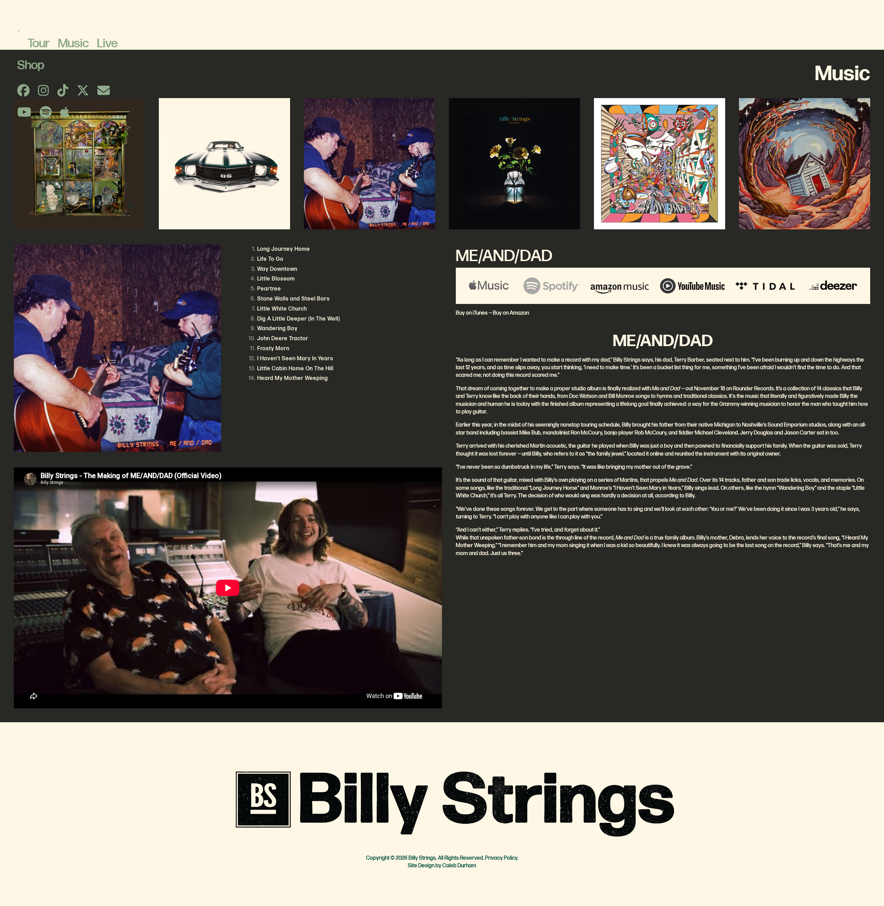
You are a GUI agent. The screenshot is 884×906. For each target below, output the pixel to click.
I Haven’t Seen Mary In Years (295, 358)
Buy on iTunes (472, 313)
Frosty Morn (273, 348)
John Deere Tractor (282, 338)
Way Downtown (277, 269)
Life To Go (270, 259)
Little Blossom (276, 279)
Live (107, 43)
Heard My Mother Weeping (292, 378)
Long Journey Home (283, 249)
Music (73, 43)
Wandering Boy (277, 328)
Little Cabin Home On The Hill (295, 368)
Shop (30, 65)
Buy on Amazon (511, 313)
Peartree (269, 289)
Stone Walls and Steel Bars (293, 299)
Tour (39, 43)
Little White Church (282, 309)
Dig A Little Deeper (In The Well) (298, 319)
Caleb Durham (459, 865)
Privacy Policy (501, 858)
